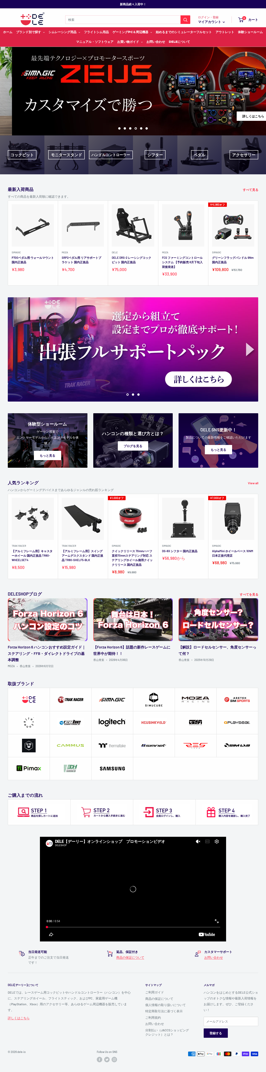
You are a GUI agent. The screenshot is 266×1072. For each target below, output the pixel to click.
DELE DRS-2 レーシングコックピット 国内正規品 (131, 260)
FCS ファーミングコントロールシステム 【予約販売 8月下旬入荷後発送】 (182, 262)
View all (253, 483)
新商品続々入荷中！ (133, 4)
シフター (155, 154)
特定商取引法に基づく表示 (164, 1011)
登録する (216, 1033)
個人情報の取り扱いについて (165, 1005)
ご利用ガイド (154, 992)
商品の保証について (130, 957)
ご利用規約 (153, 1017)
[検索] (185, 19)
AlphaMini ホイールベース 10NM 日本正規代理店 (232, 553)
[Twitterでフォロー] (107, 1059)
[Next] (258, 242)
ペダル (199, 154)
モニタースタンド (66, 154)
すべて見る (251, 189)
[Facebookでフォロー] (99, 1059)
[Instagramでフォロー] (114, 1059)
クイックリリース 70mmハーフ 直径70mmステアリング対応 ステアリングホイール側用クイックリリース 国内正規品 (132, 557)
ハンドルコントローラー (111, 154)
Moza (65, 252)
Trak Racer (19, 545)
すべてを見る (249, 594)
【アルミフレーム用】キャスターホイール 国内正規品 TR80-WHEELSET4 (32, 555)
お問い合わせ (213, 957)
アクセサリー (243, 154)
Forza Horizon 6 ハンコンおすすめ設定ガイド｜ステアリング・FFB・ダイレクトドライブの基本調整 (47, 653)
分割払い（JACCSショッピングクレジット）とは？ (167, 1032)
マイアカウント (210, 22)
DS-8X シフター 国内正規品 (179, 551)
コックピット (22, 154)
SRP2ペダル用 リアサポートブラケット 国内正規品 (81, 260)
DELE (115, 252)
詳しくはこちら (235, 116)
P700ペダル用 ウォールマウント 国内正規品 (33, 260)
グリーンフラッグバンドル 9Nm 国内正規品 (233, 260)
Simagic (16, 252)
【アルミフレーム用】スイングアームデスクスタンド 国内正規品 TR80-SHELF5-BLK (82, 555)
